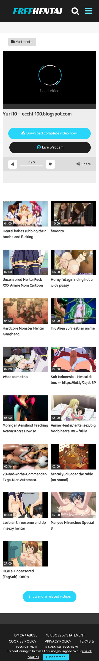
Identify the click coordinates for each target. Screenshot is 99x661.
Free (37, 11)
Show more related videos (49, 596)
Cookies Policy (22, 641)
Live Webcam (52, 147)
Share (86, 164)
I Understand (55, 657)
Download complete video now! (52, 133)
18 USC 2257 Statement (65, 635)
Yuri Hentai (24, 42)
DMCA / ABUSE (25, 635)
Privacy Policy (58, 641)
